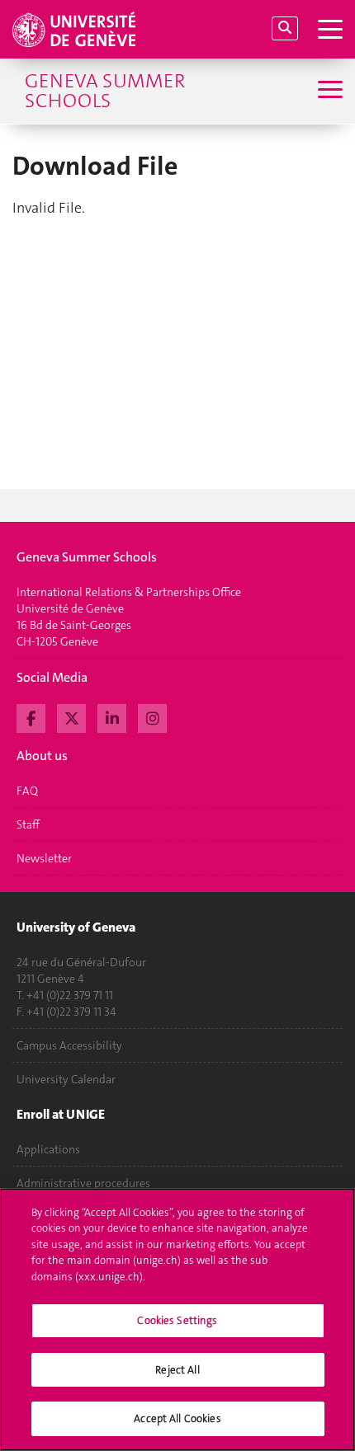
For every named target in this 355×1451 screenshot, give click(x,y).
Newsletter (44, 858)
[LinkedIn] (111, 716)
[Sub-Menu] (328, 91)
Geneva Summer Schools (105, 90)
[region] (177, 1319)
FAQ (27, 790)
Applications (48, 1149)
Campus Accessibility (69, 1045)
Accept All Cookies (177, 1418)
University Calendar (66, 1079)
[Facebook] (31, 716)
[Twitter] (71, 716)
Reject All (177, 1370)
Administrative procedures (83, 1183)
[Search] (285, 28)
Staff (28, 824)
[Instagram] (152, 716)
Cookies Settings (177, 1320)
